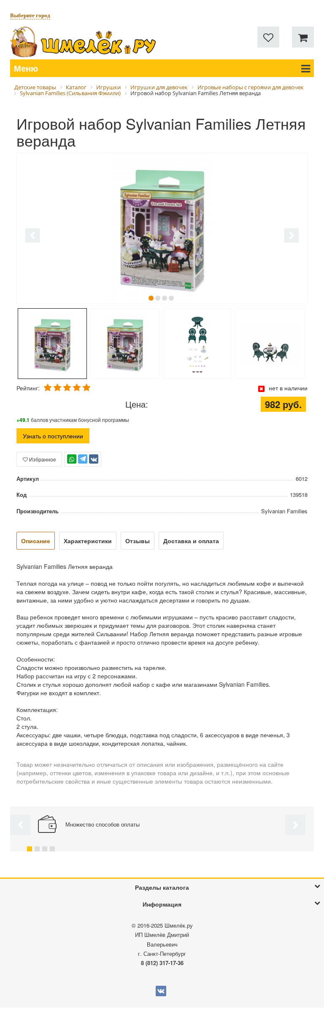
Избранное (42, 459)
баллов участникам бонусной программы (72, 419)
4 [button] (171, 298)
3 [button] (164, 298)
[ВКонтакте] (93, 459)
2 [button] (157, 298)
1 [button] (151, 298)
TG (83, 463)
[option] (162, 229)
